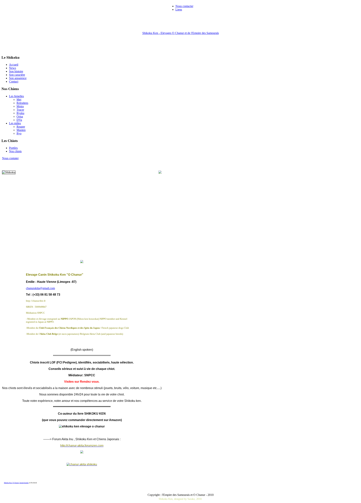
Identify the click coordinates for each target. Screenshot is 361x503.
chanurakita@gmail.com (40, 288)
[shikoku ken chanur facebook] (82, 464)
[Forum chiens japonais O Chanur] (81, 452)
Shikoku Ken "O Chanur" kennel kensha (16, 483)
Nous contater (10, 158)
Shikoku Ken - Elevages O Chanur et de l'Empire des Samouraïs (180, 33)
